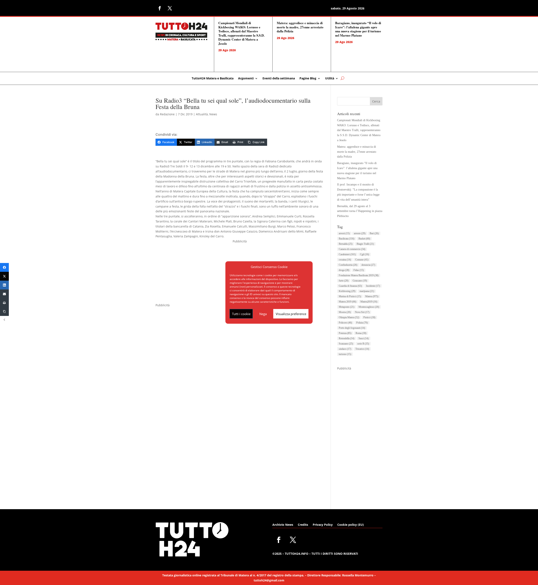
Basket (364, 238)
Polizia (362, 322)
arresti (344, 233)
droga (344, 270)
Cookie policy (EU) (350, 525)
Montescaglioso (369, 306)
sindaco (345, 348)
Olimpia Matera (349, 317)
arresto (359, 233)
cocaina (345, 259)
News (213, 114)
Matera (371, 296)
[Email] (4, 293)
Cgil (364, 254)
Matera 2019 (347, 301)
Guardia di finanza (350, 285)
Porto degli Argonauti (352, 327)
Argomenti (246, 78)
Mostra (345, 312)
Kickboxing (347, 291)
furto (343, 280)
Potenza (345, 333)
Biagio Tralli (365, 243)
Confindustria (348, 264)
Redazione (167, 114)
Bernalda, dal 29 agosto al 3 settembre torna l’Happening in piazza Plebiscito (359, 211)
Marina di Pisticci (350, 296)
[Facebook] (4, 267)
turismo (345, 354)
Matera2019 (368, 301)
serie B (363, 343)
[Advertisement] (359, 434)
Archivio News (282, 525)
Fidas (358, 270)
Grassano (360, 280)
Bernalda (345, 243)
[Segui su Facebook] (160, 8)
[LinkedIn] (4, 285)
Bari (374, 233)
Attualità (202, 114)
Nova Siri (362, 312)
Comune (361, 259)
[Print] (4, 302)
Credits (303, 525)
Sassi (364, 338)
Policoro (345, 322)
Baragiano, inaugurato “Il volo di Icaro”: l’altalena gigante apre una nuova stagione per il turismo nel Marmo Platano (358, 29)
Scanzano (346, 343)
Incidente (373, 285)
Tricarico (362, 348)
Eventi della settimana (278, 78)
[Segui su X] (170, 8)
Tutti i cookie (241, 314)
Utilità (329, 78)
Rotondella (346, 338)
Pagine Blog (307, 78)
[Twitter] (4, 276)
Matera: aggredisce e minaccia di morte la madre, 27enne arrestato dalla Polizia (300, 27)
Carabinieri (347, 254)
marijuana (367, 291)
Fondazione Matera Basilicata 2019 (358, 275)
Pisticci (369, 317)
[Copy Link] (4, 311)
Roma (361, 333)
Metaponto (346, 306)
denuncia (368, 264)
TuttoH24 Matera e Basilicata (212, 78)
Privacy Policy (323, 525)
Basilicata (346, 238)
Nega (263, 314)
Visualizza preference (291, 314)
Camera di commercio (352, 249)
